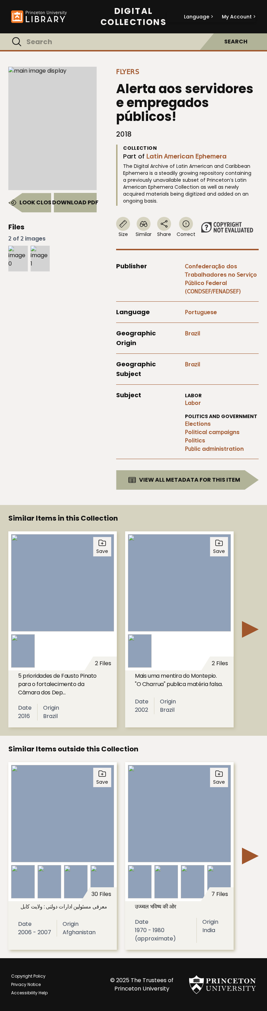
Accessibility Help (29, 993)
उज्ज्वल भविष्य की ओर (155, 907)
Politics (195, 441)
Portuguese (201, 312)
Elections (198, 424)
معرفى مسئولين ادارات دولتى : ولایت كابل (64, 907)
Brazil (192, 333)
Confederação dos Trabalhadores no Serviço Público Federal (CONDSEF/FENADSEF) (221, 278)
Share (164, 234)
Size (123, 234)
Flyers (127, 71)
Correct (186, 234)
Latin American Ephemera (186, 156)
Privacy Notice (26, 984)
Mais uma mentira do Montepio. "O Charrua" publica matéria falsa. (178, 680)
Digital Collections (133, 17)
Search (236, 42)
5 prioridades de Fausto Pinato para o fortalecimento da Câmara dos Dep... (57, 684)
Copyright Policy (28, 976)
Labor (193, 403)
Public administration (214, 449)
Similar (144, 234)
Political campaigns (212, 432)
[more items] (250, 629)
